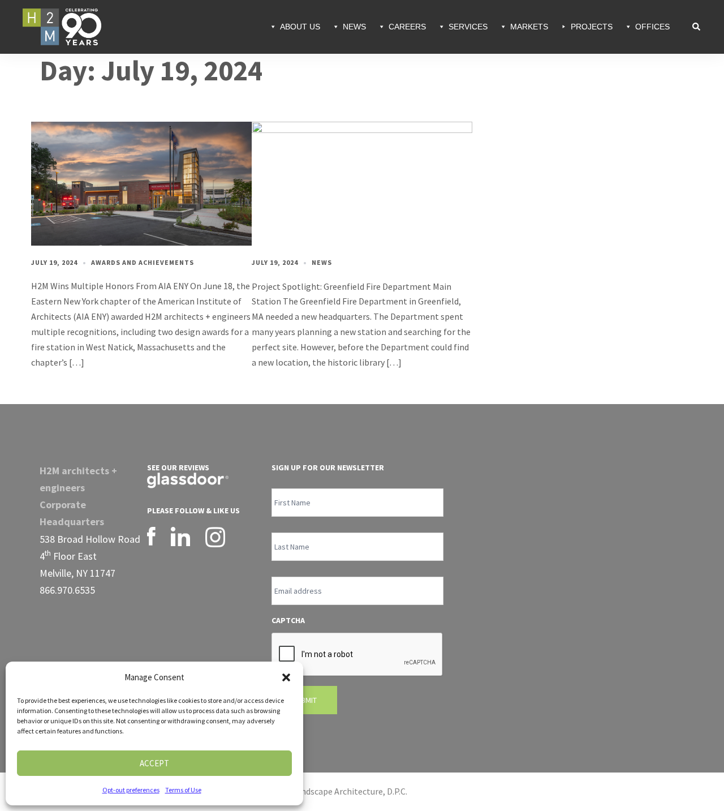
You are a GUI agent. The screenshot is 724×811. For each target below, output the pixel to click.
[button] (286, 677)
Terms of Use (183, 790)
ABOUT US (300, 26)
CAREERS (407, 26)
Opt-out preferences (131, 790)
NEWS (354, 26)
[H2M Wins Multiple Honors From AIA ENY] (141, 182)
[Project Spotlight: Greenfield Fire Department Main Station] (362, 182)
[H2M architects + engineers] (62, 25)
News (322, 262)
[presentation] (357, 655)
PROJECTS (592, 26)
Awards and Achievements (142, 262)
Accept (154, 763)
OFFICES (652, 26)
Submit (304, 700)
